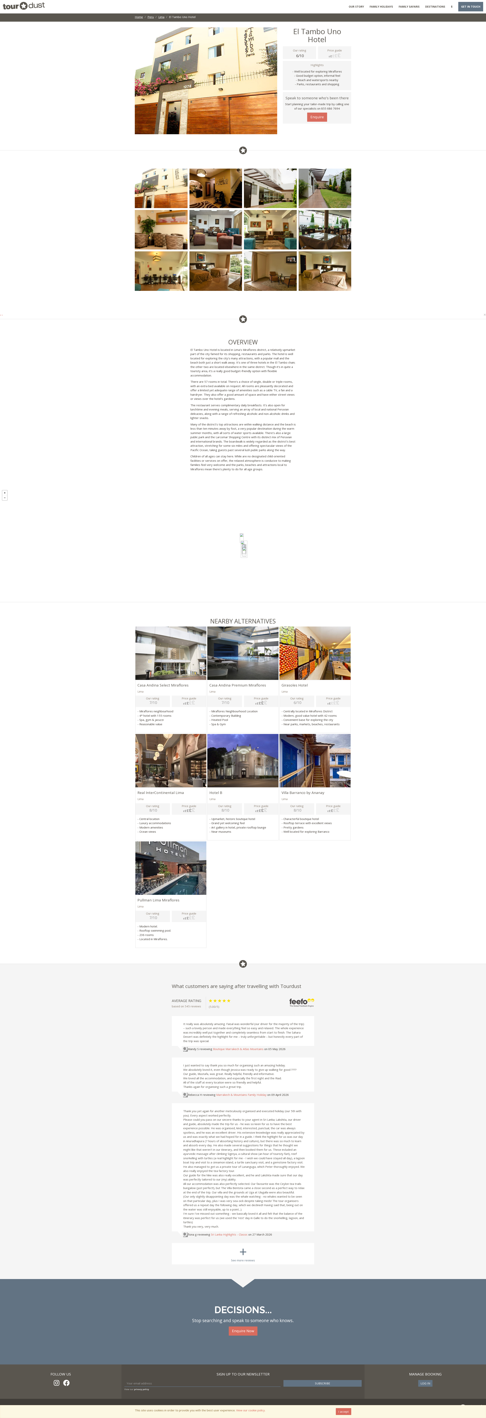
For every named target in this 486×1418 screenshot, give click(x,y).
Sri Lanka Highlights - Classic (229, 1234)
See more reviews (243, 1252)
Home (139, 17)
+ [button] (4, 492)
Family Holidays (381, 6)
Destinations (435, 6)
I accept (343, 1411)
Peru (151, 17)
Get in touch (470, 6)
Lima (161, 17)
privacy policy (141, 1389)
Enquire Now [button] (243, 1330)
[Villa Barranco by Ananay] (244, 552)
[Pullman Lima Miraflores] (242, 538)
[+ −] (243, 545)
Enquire (317, 116)
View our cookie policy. (250, 1410)
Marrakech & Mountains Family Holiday (241, 1095)
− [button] (4, 497)
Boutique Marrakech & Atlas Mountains (238, 1049)
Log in (425, 1383)
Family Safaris (409, 6)
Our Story (356, 6)
